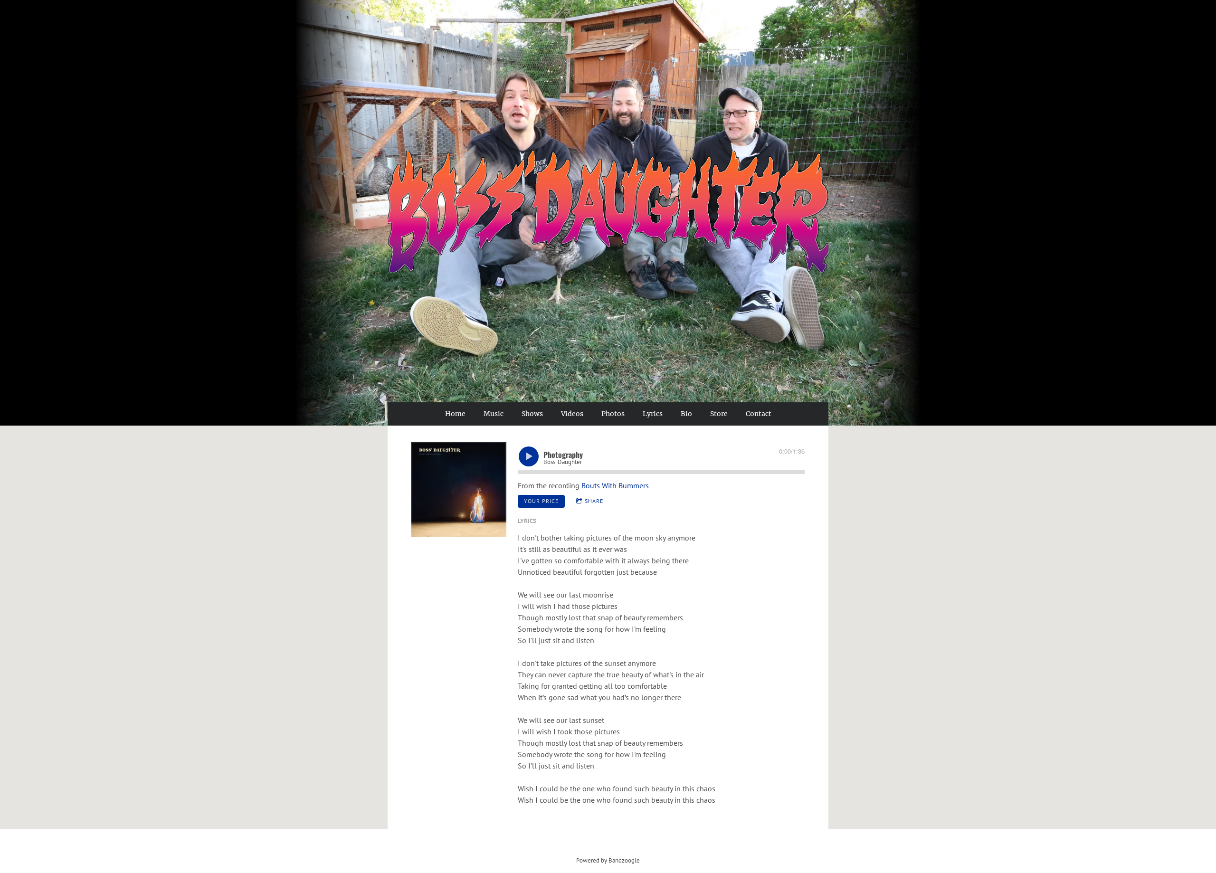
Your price (541, 500)
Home (455, 413)
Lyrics (653, 413)
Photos (613, 413)
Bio (686, 413)
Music (494, 413)
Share (594, 500)
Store (719, 413)
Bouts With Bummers (615, 485)
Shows (532, 413)
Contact (758, 413)
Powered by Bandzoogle (608, 860)
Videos (572, 413)
